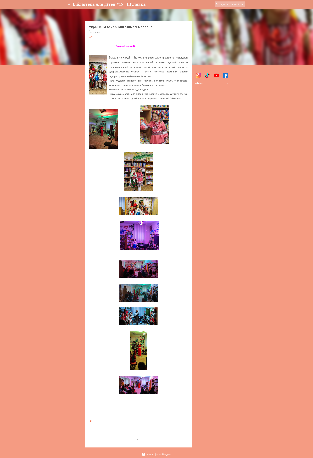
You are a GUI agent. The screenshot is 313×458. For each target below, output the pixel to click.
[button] (90, 37)
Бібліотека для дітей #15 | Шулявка (109, 4)
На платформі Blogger (158, 454)
